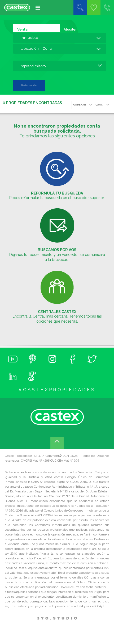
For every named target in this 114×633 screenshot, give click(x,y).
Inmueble (29, 37)
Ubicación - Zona (36, 48)
